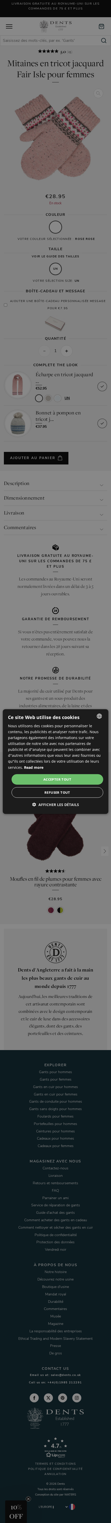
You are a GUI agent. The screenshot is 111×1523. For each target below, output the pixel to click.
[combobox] (99, 716)
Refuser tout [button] (57, 792)
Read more (33, 767)
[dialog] (55, 761)
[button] (55, 805)
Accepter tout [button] (57, 779)
